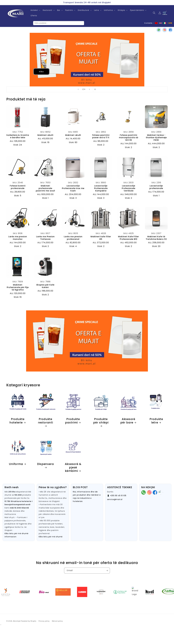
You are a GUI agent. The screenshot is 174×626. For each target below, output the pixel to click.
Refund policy (57, 621)
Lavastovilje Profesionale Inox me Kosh (73, 188)
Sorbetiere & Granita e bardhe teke (17, 136)
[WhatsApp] (158, 30)
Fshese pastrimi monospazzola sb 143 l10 (128, 137)
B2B (170, 23)
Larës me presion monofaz (17, 237)
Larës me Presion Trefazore (45, 237)
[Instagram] (164, 30)
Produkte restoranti (45, 420)
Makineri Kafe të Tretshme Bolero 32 (156, 237)
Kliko (21, 71)
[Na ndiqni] (107, 571)
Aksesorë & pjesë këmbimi (73, 467)
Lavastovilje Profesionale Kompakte (101, 188)
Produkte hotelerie (16, 420)
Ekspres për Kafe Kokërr (45, 286)
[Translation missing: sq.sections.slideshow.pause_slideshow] (96, 89)
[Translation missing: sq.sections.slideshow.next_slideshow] (89, 89)
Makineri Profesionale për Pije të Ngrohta (18, 287)
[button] (35, 10)
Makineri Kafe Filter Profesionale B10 (128, 237)
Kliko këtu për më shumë (51, 536)
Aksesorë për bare (128, 420)
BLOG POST (80, 487)
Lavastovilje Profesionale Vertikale (128, 188)
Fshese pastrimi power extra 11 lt (101, 136)
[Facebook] (170, 30)
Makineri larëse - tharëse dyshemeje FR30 (156, 137)
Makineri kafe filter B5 (101, 237)
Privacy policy (44, 621)
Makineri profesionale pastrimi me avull (45, 188)
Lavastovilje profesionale (156, 187)
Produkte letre (156, 420)
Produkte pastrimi (72, 420)
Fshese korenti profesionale (17, 187)
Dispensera (45, 464)
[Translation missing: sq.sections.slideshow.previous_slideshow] (78, 89)
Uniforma (16, 464)
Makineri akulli (45, 135)
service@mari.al (114, 499)
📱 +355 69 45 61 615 (116, 495)
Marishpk (17, 621)
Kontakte (148, 23)
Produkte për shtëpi (100, 420)
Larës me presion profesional (73, 237)
